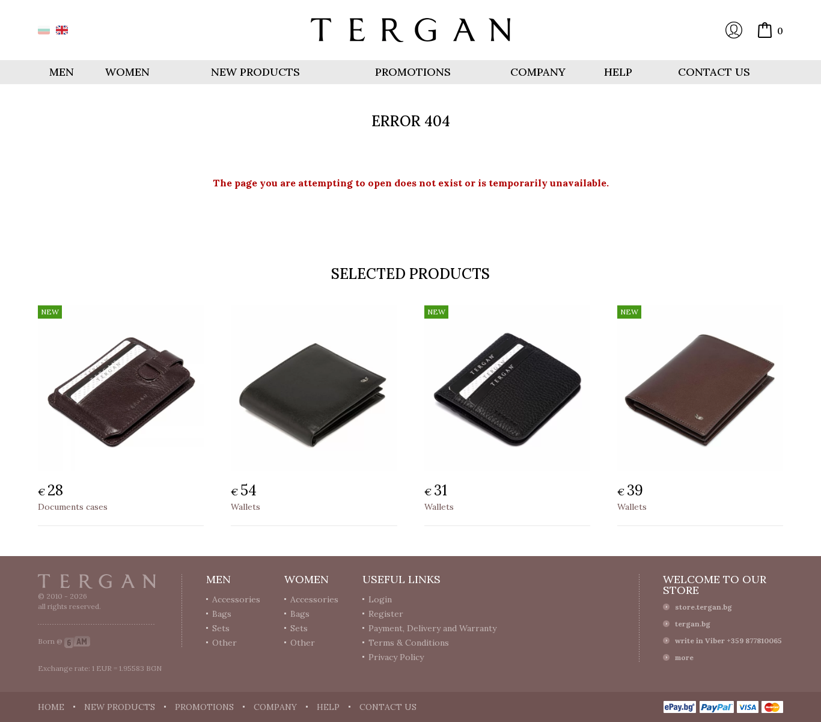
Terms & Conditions (408, 642)
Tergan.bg (97, 581)
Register (385, 613)
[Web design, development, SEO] (77, 641)
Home (51, 707)
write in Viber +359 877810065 (728, 640)
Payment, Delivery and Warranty (432, 628)
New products (255, 72)
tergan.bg (692, 623)
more (684, 657)
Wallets (245, 506)
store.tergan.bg (703, 606)
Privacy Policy (396, 657)
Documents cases (73, 506)
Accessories (236, 599)
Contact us (714, 72)
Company (538, 72)
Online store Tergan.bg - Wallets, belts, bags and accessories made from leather (410, 30)
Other (224, 642)
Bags (221, 613)
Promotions (413, 72)
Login (733, 30)
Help (618, 72)
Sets (221, 628)
